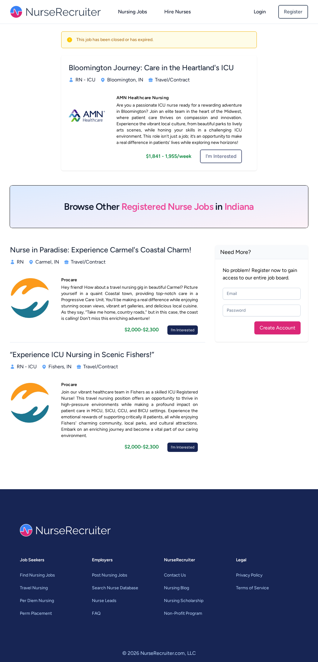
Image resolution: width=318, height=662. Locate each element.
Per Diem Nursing (37, 600)
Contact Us (175, 575)
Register (293, 12)
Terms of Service (252, 588)
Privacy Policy (249, 575)
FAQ (96, 613)
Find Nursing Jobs (37, 575)
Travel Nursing (34, 588)
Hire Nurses (177, 12)
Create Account (277, 328)
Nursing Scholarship (183, 600)
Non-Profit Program (183, 613)
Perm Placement (36, 613)
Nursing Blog (176, 588)
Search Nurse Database (115, 588)
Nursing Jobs (132, 12)
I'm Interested (221, 156)
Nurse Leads (104, 600)
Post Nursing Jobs (109, 575)
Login (260, 12)
